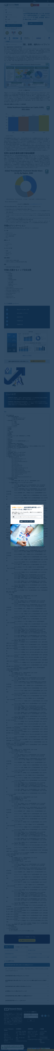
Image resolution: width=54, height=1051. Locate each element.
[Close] (42, 506)
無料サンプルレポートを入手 (26, 521)
